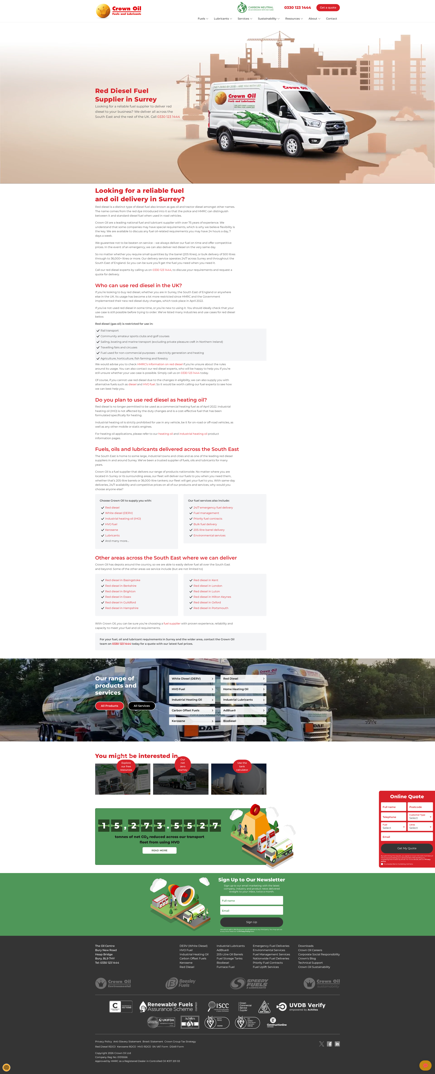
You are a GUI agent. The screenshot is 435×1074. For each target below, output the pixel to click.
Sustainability (267, 18)
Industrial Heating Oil (187, 699)
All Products (109, 705)
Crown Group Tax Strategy (180, 1041)
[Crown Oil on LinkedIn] (337, 1044)
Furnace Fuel (225, 967)
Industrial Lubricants (238, 699)
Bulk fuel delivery (205, 524)
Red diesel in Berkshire (120, 585)
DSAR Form (177, 1046)
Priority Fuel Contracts (268, 962)
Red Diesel (230, 678)
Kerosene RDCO (126, 1046)
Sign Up (251, 922)
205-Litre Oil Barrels (230, 954)
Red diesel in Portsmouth (211, 608)
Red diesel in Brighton (120, 591)
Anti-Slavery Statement (127, 1041)
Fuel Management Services (271, 954)
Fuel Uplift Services (266, 967)
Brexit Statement (153, 1041)
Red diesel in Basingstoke (122, 580)
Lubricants (221, 18)
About (313, 18)
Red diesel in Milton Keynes (212, 596)
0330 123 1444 (297, 7)
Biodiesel (229, 721)
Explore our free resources (126, 766)
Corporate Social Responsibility (319, 954)
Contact (331, 18)
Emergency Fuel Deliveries (271, 946)
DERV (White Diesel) (193, 946)
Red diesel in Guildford (120, 602)
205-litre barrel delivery (209, 529)
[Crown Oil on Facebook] (329, 1044)
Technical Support (310, 962)
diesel (132, 384)
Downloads (306, 946)
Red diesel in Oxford (207, 602)
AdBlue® (229, 710)
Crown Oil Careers (310, 950)
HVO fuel (149, 384)
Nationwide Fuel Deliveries (271, 958)
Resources (292, 18)
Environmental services (209, 535)
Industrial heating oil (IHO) (123, 518)
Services (243, 18)
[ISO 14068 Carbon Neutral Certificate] (256, 7)
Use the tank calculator (242, 766)
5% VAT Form (160, 1046)
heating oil (165, 433)
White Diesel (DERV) (186, 678)
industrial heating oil (193, 433)
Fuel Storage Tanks (229, 958)
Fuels (201, 18)
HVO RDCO (144, 1046)
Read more (160, 850)
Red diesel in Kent (206, 580)
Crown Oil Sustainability (314, 967)
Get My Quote (406, 848)
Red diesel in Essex (118, 596)
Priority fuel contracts (208, 518)
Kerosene (111, 529)
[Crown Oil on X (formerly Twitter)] (321, 1044)
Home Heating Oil (235, 689)
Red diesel (112, 507)
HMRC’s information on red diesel (160, 364)
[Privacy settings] (6, 1067)
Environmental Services (269, 950)
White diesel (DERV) (119, 513)
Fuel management (206, 513)
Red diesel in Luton (207, 591)
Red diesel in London (208, 585)
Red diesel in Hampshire (121, 608)
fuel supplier (172, 623)
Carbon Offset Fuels (185, 710)
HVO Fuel (178, 689)
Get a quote (328, 7)
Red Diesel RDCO (105, 1046)
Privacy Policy (244, 931)
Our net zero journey (182, 764)
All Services (142, 705)
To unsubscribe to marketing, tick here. (398, 864)
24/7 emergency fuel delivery (213, 507)
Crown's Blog (307, 958)
